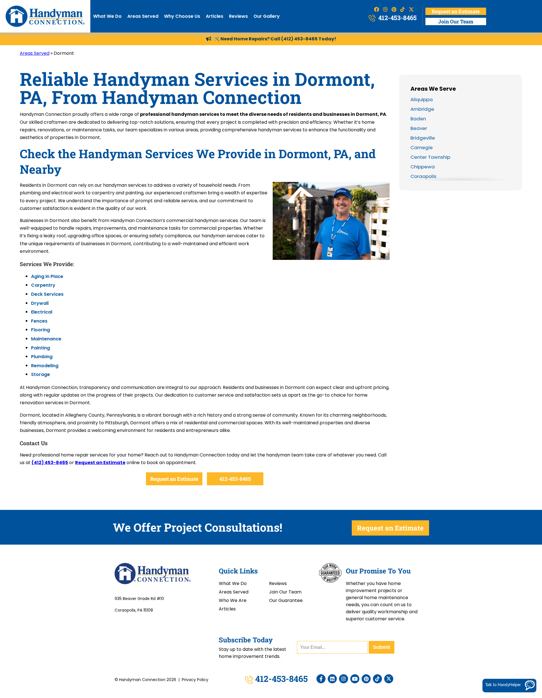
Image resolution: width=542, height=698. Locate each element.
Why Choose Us (182, 16)
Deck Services (47, 294)
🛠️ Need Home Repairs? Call (247, 39)
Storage (40, 374)
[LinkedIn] (332, 678)
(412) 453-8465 (299, 39)
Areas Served (142, 16)
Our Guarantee (286, 600)
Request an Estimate (456, 11)
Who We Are (232, 600)
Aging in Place (47, 276)
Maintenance (46, 339)
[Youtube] (354, 678)
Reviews (238, 16)
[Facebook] (320, 678)
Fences (39, 321)
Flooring (40, 330)
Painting (40, 348)
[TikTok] (377, 678)
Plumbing (42, 356)
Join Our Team (455, 21)
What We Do (107, 16)
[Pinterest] (366, 678)
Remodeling (44, 365)
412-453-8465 (397, 18)
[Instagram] (343, 678)
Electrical (41, 312)
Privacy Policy (195, 679)
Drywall (40, 303)
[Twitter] (388, 678)
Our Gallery (266, 16)
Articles (214, 16)
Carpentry (43, 285)
